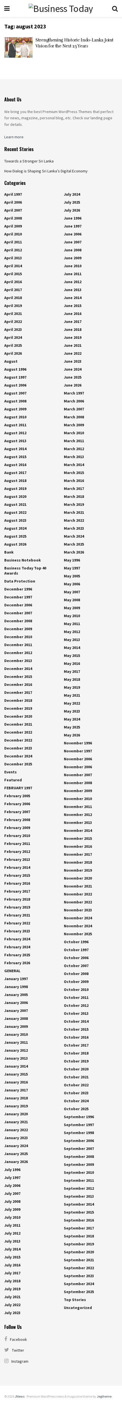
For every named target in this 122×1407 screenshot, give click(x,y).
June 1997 (72, 226)
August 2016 (15, 464)
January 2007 (16, 1010)
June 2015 (72, 305)
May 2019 (72, 687)
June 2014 (72, 297)
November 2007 (78, 774)
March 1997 (74, 393)
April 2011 (13, 242)
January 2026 (16, 1161)
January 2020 (16, 1113)
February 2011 (17, 843)
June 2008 (72, 249)
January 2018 (16, 1098)
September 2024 (79, 1283)
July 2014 (12, 1249)
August (11, 361)
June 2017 (72, 321)
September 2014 (79, 1204)
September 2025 (79, 1291)
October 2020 (76, 1069)
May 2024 (72, 719)
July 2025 (72, 202)
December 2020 (18, 716)
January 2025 (16, 1153)
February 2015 (17, 875)
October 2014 (76, 1021)
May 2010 (72, 615)
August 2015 (15, 456)
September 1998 (79, 1132)
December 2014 (18, 668)
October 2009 (76, 981)
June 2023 (72, 361)
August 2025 (15, 536)
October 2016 (76, 1037)
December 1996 (18, 589)
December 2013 (18, 660)
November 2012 (78, 814)
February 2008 (17, 819)
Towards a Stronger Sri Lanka (29, 161)
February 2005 (17, 795)
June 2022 (72, 353)
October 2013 (76, 1013)
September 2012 (79, 1188)
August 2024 (15, 528)
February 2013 (17, 859)
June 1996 (72, 218)
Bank (9, 552)
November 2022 (78, 894)
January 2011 (16, 1042)
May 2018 (72, 679)
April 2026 (13, 353)
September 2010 (79, 1172)
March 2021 (74, 512)
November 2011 (78, 806)
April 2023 (13, 329)
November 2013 (78, 822)
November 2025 (78, 933)
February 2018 (17, 899)
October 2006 (76, 957)
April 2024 (13, 337)
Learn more (14, 136)
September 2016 (79, 1220)
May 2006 (72, 583)
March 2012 (74, 448)
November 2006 (78, 758)
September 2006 (79, 1140)
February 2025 (17, 954)
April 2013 (13, 257)
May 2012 (72, 631)
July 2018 (12, 1280)
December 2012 (18, 652)
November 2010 (78, 798)
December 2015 (18, 676)
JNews (19, 1396)
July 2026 (72, 210)
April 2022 (13, 321)
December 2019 (18, 708)
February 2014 (17, 867)
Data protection (19, 581)
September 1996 (79, 1116)
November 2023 (78, 910)
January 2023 (16, 1137)
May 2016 (72, 663)
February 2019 (17, 907)
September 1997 (79, 1124)
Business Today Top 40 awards (25, 570)
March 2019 (74, 504)
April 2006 (13, 202)
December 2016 (18, 684)
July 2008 (12, 1201)
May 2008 (72, 599)
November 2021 (78, 886)
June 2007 (72, 242)
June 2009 (72, 257)
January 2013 (16, 1058)
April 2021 (13, 313)
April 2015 (13, 273)
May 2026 (72, 735)
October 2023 (76, 1092)
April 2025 (13, 345)
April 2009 (13, 226)
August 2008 (15, 401)
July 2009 (12, 1209)
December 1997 (18, 597)
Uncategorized (78, 1307)
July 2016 (12, 1265)
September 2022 (79, 1267)
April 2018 (13, 297)
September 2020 (79, 1251)
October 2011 (76, 997)
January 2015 (16, 1074)
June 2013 (72, 289)
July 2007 (12, 1193)
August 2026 (15, 544)
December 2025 (18, 764)
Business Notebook (22, 560)
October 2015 (76, 1029)
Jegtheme (104, 1396)
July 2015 (12, 1257)
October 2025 (76, 1108)
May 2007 (72, 591)
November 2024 (78, 917)
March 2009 (74, 424)
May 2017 (72, 671)
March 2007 (74, 409)
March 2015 (74, 472)
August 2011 (15, 424)
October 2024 (76, 1100)
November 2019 (78, 870)
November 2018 (78, 862)
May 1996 (72, 560)
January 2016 (16, 1082)
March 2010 (74, 432)
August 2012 (15, 432)
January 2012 (16, 1050)
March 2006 (74, 401)
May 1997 (72, 568)
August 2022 (15, 512)
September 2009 (79, 1164)
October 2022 (76, 1084)
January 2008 (16, 1018)
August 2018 (15, 480)
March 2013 (74, 456)
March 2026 (74, 552)
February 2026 (17, 962)
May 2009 (72, 607)
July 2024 (72, 194)
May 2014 (72, 647)
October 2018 (76, 1053)
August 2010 (15, 416)
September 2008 (79, 1156)
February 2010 (17, 835)
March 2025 (74, 544)
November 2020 (78, 878)
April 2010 (13, 234)
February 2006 (17, 803)
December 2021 (18, 724)
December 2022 (18, 732)
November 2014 (78, 830)
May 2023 (72, 711)
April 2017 (13, 289)
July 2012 (12, 1233)
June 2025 (72, 377)
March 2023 (74, 528)
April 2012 (13, 249)
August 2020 (15, 496)
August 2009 (15, 409)
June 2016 (72, 313)
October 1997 (76, 949)
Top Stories (75, 1299)
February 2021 (17, 915)
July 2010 (12, 1217)
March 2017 (74, 488)
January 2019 (16, 1106)
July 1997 (12, 1177)
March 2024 (74, 536)
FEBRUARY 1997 (18, 787)
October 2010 (76, 989)
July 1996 (12, 1169)
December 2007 (18, 612)
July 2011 (12, 1225)
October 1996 (76, 941)
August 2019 (15, 488)
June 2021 (72, 345)
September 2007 (79, 1148)
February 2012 (17, 851)
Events (10, 772)
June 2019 (72, 337)
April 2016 (13, 281)
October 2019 (76, 1061)
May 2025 (72, 727)
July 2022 (12, 1304)
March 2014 (74, 464)
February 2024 (17, 939)
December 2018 (18, 700)
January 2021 (16, 1121)
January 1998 (16, 986)
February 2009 (17, 827)
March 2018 (74, 496)
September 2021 (79, 1259)
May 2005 (72, 576)
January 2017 (16, 1090)
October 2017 (76, 1045)
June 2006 (72, 234)
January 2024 (16, 1145)
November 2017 (78, 854)
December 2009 (18, 628)
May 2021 (72, 695)
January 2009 (16, 1026)
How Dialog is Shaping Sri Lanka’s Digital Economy (46, 171)
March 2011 (74, 440)
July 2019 (12, 1288)
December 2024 (18, 756)
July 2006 (12, 1185)
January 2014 (16, 1066)
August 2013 (15, 440)
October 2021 (76, 1077)
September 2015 (79, 1212)
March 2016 (74, 480)
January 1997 (16, 978)
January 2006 (16, 1002)
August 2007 (15, 393)
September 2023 (79, 1275)
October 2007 (76, 965)
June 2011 (72, 273)
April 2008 (13, 218)
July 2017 (12, 1273)
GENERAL (12, 970)
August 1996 (15, 369)
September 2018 (79, 1236)
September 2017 (79, 1228)
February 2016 (17, 883)
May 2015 (72, 655)
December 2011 (18, 644)
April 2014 (13, 265)
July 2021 (12, 1296)
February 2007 (17, 811)
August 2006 (15, 385)
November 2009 (78, 790)
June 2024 (72, 369)
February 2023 (17, 931)
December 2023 (18, 748)
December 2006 (18, 605)
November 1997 (78, 750)
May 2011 (72, 623)
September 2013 (79, 1196)
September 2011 (79, 1180)
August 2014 (15, 448)
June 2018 (72, 329)
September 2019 (79, 1244)
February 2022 (17, 923)
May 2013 (72, 639)
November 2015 (78, 838)
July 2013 (12, 1241)
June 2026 (72, 385)
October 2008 (76, 973)
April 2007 (13, 210)
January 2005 (16, 994)
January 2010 (16, 1034)
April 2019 (13, 305)
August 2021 (15, 504)
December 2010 (18, 636)
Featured (13, 779)
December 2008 (18, 620)
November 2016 (78, 846)
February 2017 (17, 891)
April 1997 (13, 194)
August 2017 (15, 472)
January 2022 (16, 1129)
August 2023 (15, 520)
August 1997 (15, 377)
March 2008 (74, 416)
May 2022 (72, 703)
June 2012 (72, 281)
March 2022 (74, 520)
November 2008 (78, 782)
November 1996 (78, 743)
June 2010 (72, 265)
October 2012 (76, 1005)
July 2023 (12, 1312)
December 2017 (18, 692)
